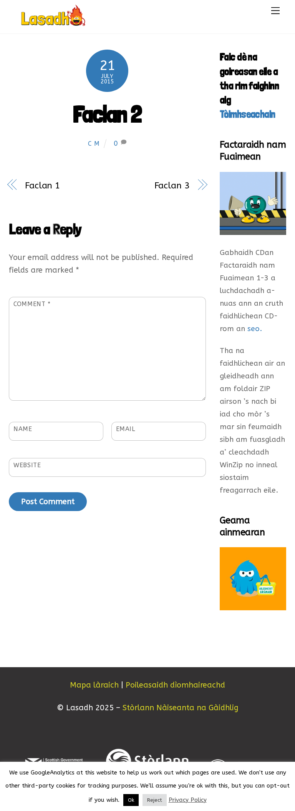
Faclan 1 (42, 185)
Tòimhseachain (247, 114)
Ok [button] (131, 800)
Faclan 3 (172, 185)
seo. (254, 329)
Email (125, 429)
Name (22, 429)
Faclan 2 (107, 114)
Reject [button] (154, 800)
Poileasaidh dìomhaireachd (175, 685)
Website (27, 465)
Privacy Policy (188, 799)
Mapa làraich (94, 685)
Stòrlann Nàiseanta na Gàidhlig (181, 707)
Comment (32, 304)
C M (93, 143)
